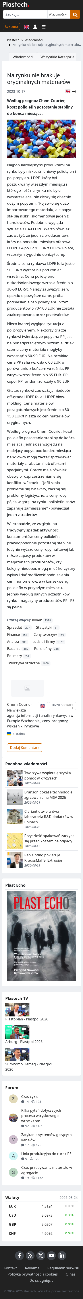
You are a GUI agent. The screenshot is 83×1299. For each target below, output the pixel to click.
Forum (11, 1087)
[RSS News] (30, 1255)
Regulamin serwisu (63, 1268)
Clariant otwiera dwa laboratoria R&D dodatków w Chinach (48, 816)
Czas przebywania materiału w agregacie (46, 1170)
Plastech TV (16, 998)
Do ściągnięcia (41, 1280)
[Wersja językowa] (26, 26)
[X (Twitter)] (40, 1255)
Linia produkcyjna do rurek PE (46, 1153)
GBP (12, 1224)
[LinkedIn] (62, 1255)
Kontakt (10, 1268)
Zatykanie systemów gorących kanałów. (46, 1137)
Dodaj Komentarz (24, 747)
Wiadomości (34, 40)
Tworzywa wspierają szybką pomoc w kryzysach (47, 775)
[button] (35, 26)
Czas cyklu (30, 1096)
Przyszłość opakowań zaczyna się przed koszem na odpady (49, 838)
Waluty (12, 1197)
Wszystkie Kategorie (57, 56)
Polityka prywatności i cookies (33, 1274)
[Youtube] (51, 1255)
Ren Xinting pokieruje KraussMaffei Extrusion (43, 858)
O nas (70, 1274)
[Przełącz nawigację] (43, 26)
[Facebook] (19, 1255)
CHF (12, 1233)
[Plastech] (16, 4)
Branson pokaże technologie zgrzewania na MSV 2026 (48, 795)
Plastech (13, 40)
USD (12, 1215)
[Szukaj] (75, 14)
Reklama (11, 26)
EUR (12, 1206)
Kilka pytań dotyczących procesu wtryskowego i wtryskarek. (41, 1115)
